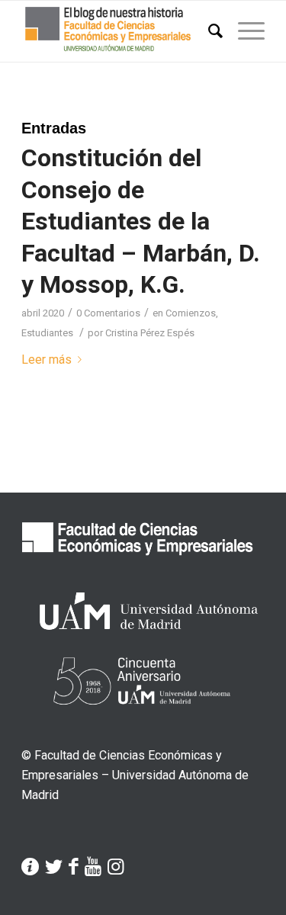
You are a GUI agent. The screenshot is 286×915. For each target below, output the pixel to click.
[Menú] (244, 31)
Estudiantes (47, 333)
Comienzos (190, 313)
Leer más (46, 359)
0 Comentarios (108, 313)
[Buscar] (208, 31)
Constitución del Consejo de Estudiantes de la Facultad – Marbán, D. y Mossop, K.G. (140, 221)
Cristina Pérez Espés (149, 333)
